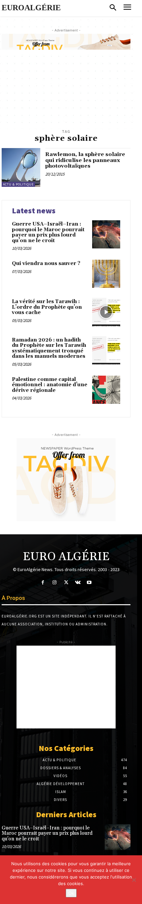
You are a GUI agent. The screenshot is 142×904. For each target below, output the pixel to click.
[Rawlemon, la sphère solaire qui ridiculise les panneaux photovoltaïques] (21, 167)
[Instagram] (54, 582)
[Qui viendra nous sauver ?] (106, 274)
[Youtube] (89, 582)
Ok (71, 893)
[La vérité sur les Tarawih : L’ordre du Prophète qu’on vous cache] (106, 312)
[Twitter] (66, 582)
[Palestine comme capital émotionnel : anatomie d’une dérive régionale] (106, 390)
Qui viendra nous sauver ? (46, 263)
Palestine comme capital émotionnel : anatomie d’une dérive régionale (49, 385)
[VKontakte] (78, 582)
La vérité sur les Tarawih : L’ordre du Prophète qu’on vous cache (47, 307)
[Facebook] (43, 582)
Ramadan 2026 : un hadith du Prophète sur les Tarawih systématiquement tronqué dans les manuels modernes (49, 348)
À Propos (13, 598)
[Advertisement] (66, 687)
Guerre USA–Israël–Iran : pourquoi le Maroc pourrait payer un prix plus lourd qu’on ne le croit (48, 232)
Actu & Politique (18, 184)
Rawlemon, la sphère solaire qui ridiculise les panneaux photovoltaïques (85, 160)
